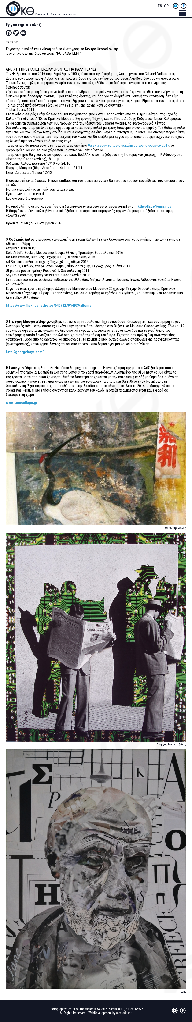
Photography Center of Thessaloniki (55, 14)
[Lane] (96, 871)
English (160, 6)
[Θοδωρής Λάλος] (96, 470)
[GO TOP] (181, 967)
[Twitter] (16, 33)
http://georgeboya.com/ (25, 352)
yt (175, 5)
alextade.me (124, 1013)
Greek (166, 6)
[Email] (23, 33)
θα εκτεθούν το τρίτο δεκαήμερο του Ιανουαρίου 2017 (128, 145)
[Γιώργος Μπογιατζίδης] (96, 639)
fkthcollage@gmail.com (155, 206)
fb (183, 5)
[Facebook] (9, 33)
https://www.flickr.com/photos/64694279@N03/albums (48, 305)
